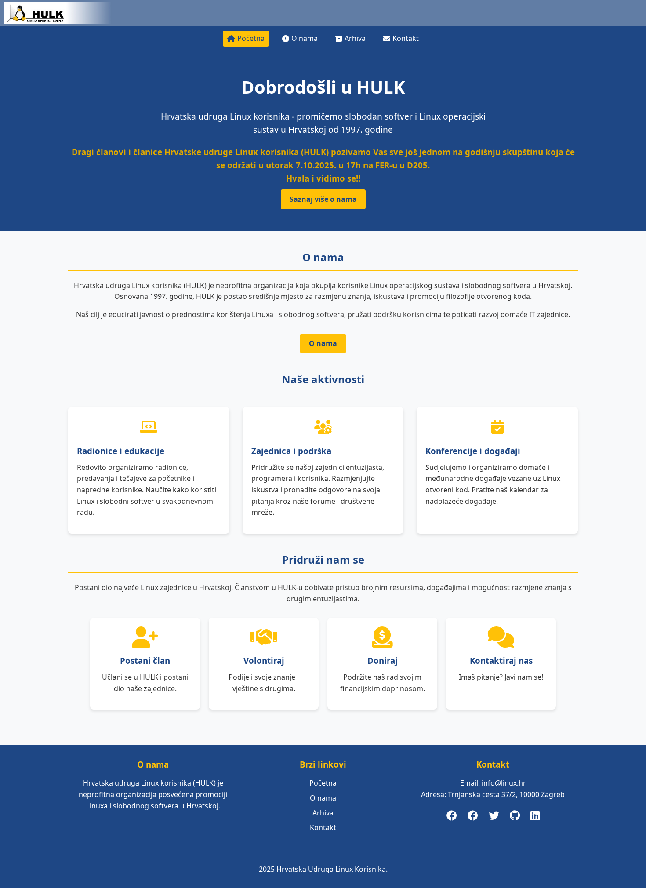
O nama (304, 38)
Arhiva (355, 38)
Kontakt (405, 38)
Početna (251, 38)
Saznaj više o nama (323, 199)
